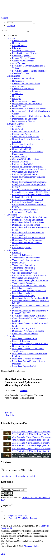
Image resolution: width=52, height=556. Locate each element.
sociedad (31, 476)
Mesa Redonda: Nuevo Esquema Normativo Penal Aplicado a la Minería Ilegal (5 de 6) (31, 455)
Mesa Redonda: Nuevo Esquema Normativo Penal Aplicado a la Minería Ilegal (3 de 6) (31, 444)
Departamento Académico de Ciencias (29, 108)
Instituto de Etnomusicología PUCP (27, 199)
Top (3, 553)
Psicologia (16, 98)
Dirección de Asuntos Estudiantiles (27, 220)
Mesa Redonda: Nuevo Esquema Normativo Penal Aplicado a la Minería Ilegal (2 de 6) (31, 438)
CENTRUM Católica (21, 146)
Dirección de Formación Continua (27, 242)
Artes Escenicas (19, 63)
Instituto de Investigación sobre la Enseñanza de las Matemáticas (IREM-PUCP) (29, 204)
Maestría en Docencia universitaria (27, 358)
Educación (16, 48)
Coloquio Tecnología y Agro (24, 273)
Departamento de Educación (24, 119)
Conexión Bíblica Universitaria (25, 159)
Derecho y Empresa (21, 346)
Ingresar (11, 25)
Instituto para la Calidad (22, 164)
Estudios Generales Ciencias (24, 53)
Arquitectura (17, 93)
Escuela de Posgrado (21, 341)
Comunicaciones (19, 45)
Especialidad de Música (22, 144)
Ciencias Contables (20, 73)
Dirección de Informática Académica (28, 222)
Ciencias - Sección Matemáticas (26, 83)
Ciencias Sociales (19, 40)
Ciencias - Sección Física (23, 78)
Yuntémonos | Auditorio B (23, 268)
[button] (5, 18)
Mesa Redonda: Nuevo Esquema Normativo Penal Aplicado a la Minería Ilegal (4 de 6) (31, 449)
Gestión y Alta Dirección (23, 60)
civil (15, 476)
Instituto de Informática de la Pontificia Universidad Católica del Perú (29, 276)
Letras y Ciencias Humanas (24, 58)
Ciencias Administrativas (23, 88)
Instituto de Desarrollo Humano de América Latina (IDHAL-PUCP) (31, 195)
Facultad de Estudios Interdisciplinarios (29, 71)
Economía (16, 91)
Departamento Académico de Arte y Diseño (31, 116)
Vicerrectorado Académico (23, 283)
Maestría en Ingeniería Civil (24, 366)
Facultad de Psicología (22, 288)
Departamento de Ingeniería (24, 101)
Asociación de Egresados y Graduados (29, 290)
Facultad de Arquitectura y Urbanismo (29, 316)
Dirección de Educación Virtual (26, 225)
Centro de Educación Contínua (25, 136)
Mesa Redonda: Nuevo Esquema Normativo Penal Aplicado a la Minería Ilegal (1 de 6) (31, 432)
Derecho (16, 43)
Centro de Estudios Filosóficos (25, 131)
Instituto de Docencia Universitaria (27, 167)
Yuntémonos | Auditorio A (23, 265)
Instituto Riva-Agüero (21, 134)
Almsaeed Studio (31, 546)
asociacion (6, 476)
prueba (15, 245)
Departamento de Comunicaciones (27, 103)
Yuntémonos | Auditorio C (23, 270)
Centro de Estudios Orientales (25, 209)
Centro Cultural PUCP (22, 149)
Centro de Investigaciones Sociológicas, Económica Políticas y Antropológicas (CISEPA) (29, 184)
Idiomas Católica (19, 156)
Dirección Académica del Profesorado (28, 237)
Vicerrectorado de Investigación (26, 257)
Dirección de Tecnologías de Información (30, 280)
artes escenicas (18, 86)
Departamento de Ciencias (23, 121)
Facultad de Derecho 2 (22, 293)
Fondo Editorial (19, 106)
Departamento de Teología (23, 295)
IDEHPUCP (17, 129)
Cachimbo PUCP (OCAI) (23, 328)
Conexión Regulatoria (21, 247)
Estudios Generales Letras (23, 50)
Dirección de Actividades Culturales (28, 331)
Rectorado (16, 252)
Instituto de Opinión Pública (24, 174)
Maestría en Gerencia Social (24, 338)
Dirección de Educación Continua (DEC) (30, 298)
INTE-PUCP (18, 126)
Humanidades (18, 81)
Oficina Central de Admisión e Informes (29, 217)
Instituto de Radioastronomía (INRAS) (29, 285)
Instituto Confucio (20, 162)
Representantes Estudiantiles (24, 212)
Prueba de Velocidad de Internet (22, 518)
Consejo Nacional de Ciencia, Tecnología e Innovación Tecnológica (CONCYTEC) (31, 190)
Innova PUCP (18, 263)
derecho (21, 476)
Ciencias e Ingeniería (21, 55)
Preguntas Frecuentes (17, 515)
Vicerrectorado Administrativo (25, 260)
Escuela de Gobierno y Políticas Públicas (30, 343)
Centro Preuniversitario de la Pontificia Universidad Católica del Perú (29, 170)
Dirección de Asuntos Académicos (27, 240)
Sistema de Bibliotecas (22, 255)
